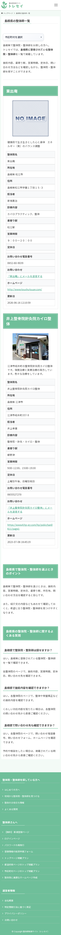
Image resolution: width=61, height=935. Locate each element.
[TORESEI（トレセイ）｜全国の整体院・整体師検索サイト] (12, 5)
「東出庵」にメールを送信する (24, 276)
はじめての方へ (12, 789)
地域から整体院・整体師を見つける (22, 796)
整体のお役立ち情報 (14, 802)
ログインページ (12, 838)
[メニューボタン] (56, 5)
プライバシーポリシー (15, 913)
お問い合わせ (11, 919)
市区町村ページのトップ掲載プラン (22, 871)
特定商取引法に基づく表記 (18, 907)
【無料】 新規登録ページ (17, 832)
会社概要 (9, 900)
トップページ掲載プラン (17, 858)
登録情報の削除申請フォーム (19, 851)
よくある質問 (11, 809)
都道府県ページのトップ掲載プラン (22, 864)
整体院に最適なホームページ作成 (21, 877)
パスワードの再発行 (14, 845)
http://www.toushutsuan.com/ (24, 289)
